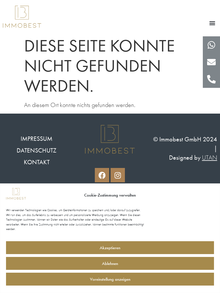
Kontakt (37, 162)
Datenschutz (36, 150)
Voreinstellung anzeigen (110, 279)
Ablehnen (110, 263)
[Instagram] (118, 175)
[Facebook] (102, 175)
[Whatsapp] (211, 45)
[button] (212, 23)
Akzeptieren (110, 248)
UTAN (209, 157)
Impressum (36, 138)
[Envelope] (211, 62)
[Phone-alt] (211, 79)
